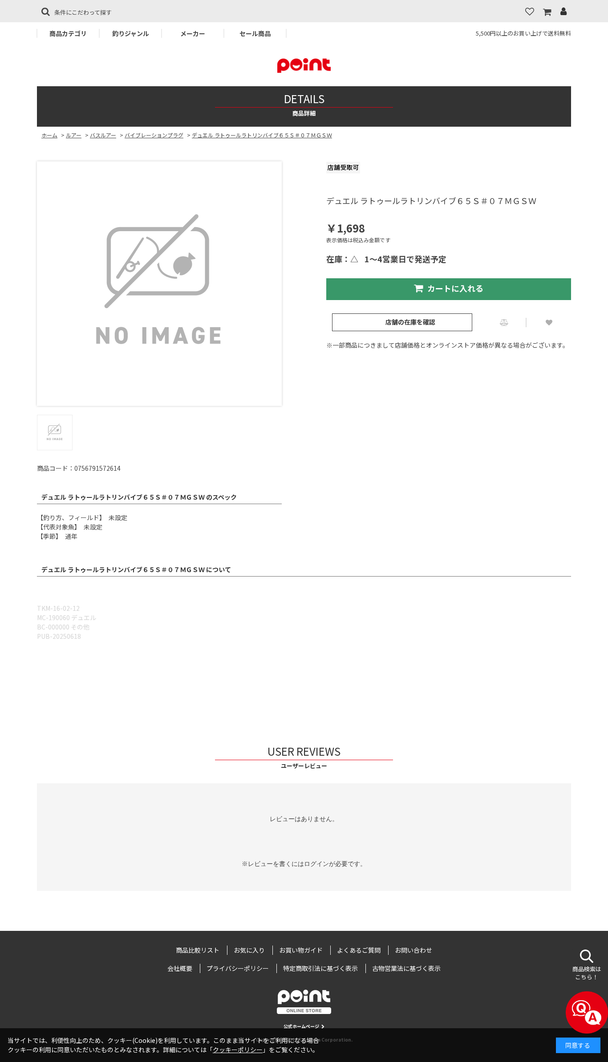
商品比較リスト (197, 950)
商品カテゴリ (68, 33)
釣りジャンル (130, 33)
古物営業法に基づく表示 (406, 968)
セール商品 (255, 33)
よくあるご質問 (359, 950)
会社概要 (179, 968)
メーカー (192, 33)
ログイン (316, 863)
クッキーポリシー (238, 1049)
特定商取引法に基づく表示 (320, 968)
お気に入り (249, 950)
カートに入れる (455, 288)
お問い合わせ (413, 950)
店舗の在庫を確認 (410, 321)
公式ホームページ (301, 1026)
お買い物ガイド (301, 950)
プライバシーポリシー (238, 968)
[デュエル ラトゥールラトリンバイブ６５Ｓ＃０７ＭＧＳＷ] (159, 284)
